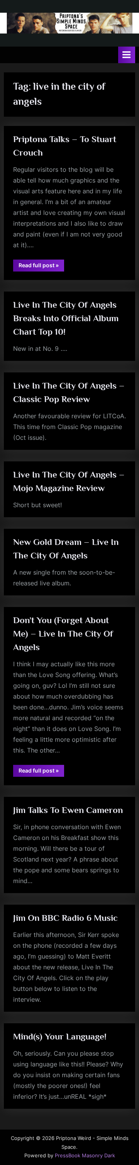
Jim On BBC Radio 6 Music (65, 918)
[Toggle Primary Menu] (126, 55)
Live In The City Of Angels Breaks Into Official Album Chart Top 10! (66, 318)
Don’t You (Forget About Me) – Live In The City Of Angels (63, 633)
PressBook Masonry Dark (85, 1155)
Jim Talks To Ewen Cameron (68, 810)
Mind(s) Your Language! (60, 1036)
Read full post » (41, 266)
